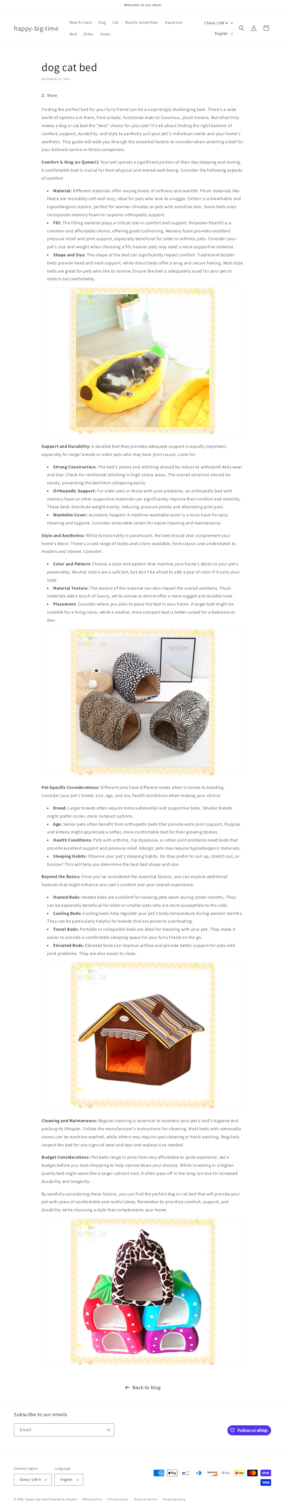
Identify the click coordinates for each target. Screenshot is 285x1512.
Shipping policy (174, 1499)
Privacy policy (118, 1499)
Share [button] (52, 95)
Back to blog (146, 1387)
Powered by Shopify (62, 1499)
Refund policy (92, 1499)
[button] (241, 28)
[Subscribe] (108, 1429)
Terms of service (145, 1499)
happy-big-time (36, 1499)
